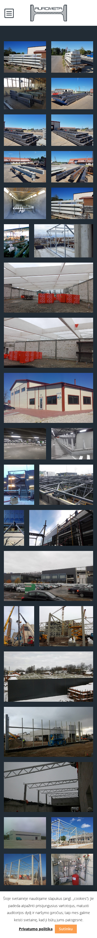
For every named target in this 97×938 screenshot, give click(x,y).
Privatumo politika (36, 928)
